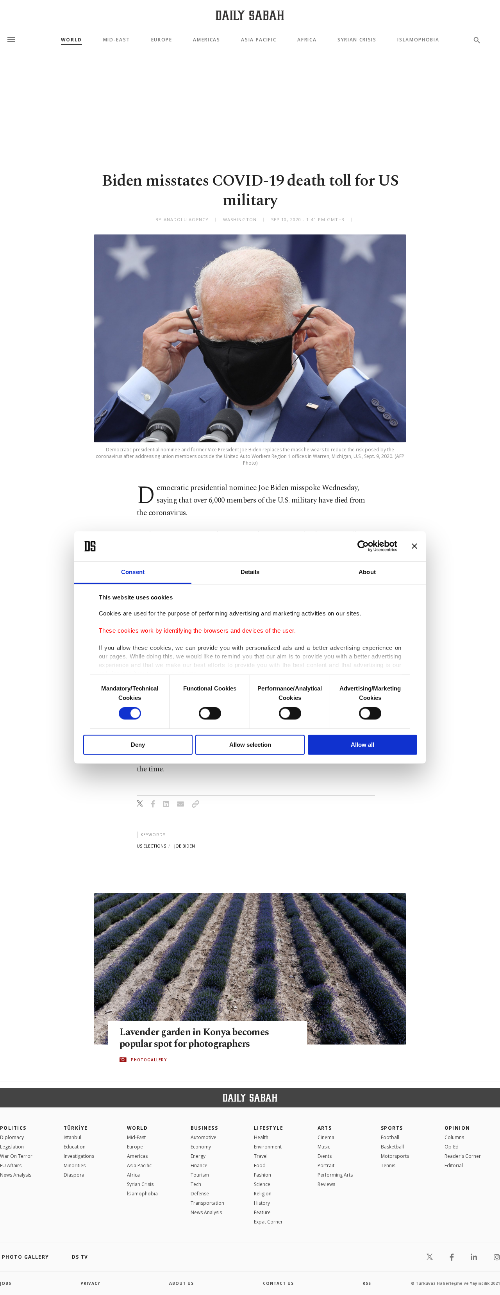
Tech (196, 1184)
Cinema (326, 1137)
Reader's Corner (463, 1156)
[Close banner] (414, 546)
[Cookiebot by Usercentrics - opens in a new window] (363, 546)
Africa (306, 40)
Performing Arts (335, 1175)
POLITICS (13, 1128)
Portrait (326, 1165)
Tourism (200, 1175)
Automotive (203, 1137)
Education (75, 1146)
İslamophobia (142, 1193)
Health (261, 1137)
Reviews (326, 1184)
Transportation (207, 1203)
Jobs (5, 1283)
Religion (262, 1193)
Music (324, 1146)
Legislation (12, 1146)
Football (390, 1137)
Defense (200, 1193)
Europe (161, 40)
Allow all (362, 744)
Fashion (262, 1175)
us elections (151, 846)
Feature (262, 1212)
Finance (199, 1165)
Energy (198, 1156)
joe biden (184, 846)
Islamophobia (418, 40)
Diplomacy (12, 1137)
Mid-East (116, 40)
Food (260, 1165)
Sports (392, 1128)
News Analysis (15, 1175)
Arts (325, 1128)
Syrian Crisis (357, 40)
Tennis (388, 1165)
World (71, 40)
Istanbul (72, 1137)
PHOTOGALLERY (149, 1059)
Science (262, 1184)
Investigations (79, 1156)
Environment (268, 1146)
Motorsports (395, 1156)
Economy (201, 1146)
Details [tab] (250, 572)
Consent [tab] (133, 572)
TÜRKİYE (76, 1128)
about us (181, 1283)
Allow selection (250, 744)
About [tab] (367, 572)
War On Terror (16, 1156)
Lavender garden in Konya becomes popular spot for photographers (194, 1038)
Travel (261, 1156)
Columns (454, 1137)
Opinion (457, 1128)
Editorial (454, 1165)
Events (325, 1156)
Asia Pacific (258, 40)
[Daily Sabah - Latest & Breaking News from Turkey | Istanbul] (250, 15)
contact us (278, 1283)
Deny (138, 744)
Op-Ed (452, 1146)
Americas (206, 40)
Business (204, 1128)
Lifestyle (268, 1128)
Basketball (392, 1146)
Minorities (75, 1165)
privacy (90, 1283)
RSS (366, 1283)
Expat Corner (268, 1221)
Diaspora (74, 1175)
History (262, 1203)
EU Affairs (10, 1165)
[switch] (210, 713)
